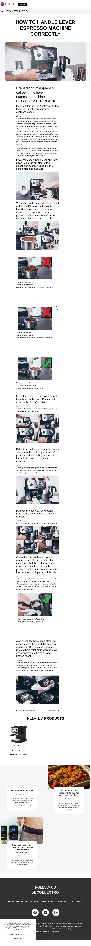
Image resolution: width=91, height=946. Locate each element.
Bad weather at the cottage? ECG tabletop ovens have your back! (69, 792)
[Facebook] (35, 912)
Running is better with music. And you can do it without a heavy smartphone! (22, 848)
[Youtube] (45, 912)
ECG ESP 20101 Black (18, 754)
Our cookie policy (17, 938)
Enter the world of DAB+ (22, 790)
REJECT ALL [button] (21, 935)
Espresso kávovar (18, 751)
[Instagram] (55, 912)
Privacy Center (38, 943)
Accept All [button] (13, 935)
